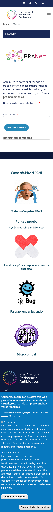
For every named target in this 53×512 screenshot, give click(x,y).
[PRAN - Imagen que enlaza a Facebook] (30, 3)
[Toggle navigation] (49, 14)
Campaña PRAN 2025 (26, 173)
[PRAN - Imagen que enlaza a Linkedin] (42, 3)
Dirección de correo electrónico (20, 103)
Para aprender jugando (26, 311)
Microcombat (26, 354)
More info (14, 416)
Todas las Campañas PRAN (26, 211)
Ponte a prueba (26, 221)
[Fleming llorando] (26, 192)
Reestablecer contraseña (17, 137)
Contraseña (9, 114)
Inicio (6, 24)
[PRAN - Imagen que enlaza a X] (36, 3)
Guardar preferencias (14, 496)
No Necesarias (12, 452)
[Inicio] (19, 14)
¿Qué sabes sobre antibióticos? (26, 227)
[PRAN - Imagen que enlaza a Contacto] (24, 3)
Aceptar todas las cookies (35, 507)
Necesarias (10, 422)
